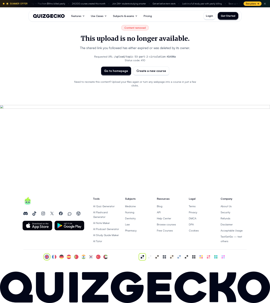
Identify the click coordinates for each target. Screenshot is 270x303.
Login (209, 15)
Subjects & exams (123, 15)
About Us (226, 206)
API (159, 212)
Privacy (193, 212)
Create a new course (151, 71)
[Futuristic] (216, 257)
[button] (37, 225)
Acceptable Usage (232, 230)
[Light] (150, 257)
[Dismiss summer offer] (265, 3)
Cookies (194, 230)
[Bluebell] (223, 257)
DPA (191, 224)
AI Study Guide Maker (106, 235)
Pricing (148, 15)
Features (76, 15)
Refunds (225, 218)
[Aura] (208, 257)
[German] (61, 257)
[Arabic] (106, 257)
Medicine (130, 206)
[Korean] (91, 257)
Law (127, 224)
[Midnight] (194, 257)
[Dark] (164, 257)
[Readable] (157, 257)
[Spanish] (69, 257)
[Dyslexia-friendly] (172, 257)
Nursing (129, 212)
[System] (142, 257)
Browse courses (166, 224)
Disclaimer (227, 224)
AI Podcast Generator (106, 229)
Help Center (164, 218)
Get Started (228, 15)
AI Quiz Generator (104, 206)
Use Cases (97, 15)
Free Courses (165, 230)
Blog (159, 206)
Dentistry (130, 218)
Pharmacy (131, 230)
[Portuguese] (76, 257)
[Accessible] (186, 257)
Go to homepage (116, 71)
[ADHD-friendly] (179, 257)
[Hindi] (84, 257)
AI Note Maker (101, 222)
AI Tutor (97, 241)
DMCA (192, 218)
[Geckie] (201, 257)
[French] (54, 257)
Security (225, 212)
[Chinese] (98, 257)
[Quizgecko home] (49, 16)
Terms (192, 206)
